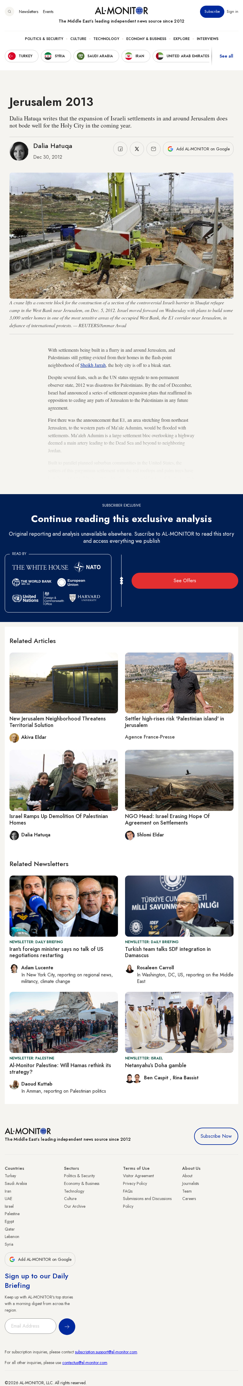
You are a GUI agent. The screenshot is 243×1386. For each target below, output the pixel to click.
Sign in (232, 11)
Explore (181, 39)
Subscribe (212, 11)
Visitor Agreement (138, 1176)
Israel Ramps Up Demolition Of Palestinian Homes (58, 819)
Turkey (10, 1176)
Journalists (190, 1183)
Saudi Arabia (16, 1183)
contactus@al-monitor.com (84, 1363)
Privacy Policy (135, 1183)
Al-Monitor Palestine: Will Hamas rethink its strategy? (60, 1069)
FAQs (127, 1191)
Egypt (9, 1221)
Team (187, 1191)
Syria (9, 1244)
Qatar (10, 1229)
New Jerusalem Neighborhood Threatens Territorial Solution (57, 722)
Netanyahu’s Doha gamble (155, 1065)
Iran (8, 1191)
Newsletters (28, 12)
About (187, 1176)
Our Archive (74, 1206)
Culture (78, 39)
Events (48, 12)
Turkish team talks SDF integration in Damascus (168, 952)
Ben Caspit (157, 1077)
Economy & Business (146, 39)
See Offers (185, 580)
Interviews (207, 39)
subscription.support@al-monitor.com (106, 1352)
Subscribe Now (216, 1136)
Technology (106, 39)
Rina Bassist (186, 1077)
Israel (9, 1206)
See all (226, 56)
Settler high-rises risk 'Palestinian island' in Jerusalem (174, 722)
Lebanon (12, 1236)
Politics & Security (44, 39)
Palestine (12, 1214)
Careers (189, 1199)
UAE (8, 1199)
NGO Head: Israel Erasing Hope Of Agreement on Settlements (167, 819)
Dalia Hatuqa (52, 145)
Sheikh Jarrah (93, 365)
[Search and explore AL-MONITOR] (9, 11)
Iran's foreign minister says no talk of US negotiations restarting (56, 952)
